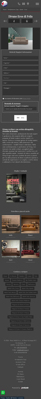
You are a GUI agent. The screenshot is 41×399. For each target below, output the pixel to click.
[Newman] (5, 21)
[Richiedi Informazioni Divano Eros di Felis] (14, 21)
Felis (36, 276)
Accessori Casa (20, 362)
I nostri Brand (20, 379)
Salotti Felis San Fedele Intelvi (28, 292)
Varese (7, 280)
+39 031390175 (22, 348)
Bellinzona (31, 284)
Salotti (21, 9)
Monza (8, 284)
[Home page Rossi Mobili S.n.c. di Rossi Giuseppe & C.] (4, 3)
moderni (22, 276)
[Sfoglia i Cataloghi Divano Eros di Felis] (27, 21)
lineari (30, 276)
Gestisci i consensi (17, 398)
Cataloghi (20, 367)
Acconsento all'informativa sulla (17, 98)
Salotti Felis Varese (27, 288)
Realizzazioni (20, 377)
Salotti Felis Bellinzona (13, 296)
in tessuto (13, 276)
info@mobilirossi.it (23, 350)
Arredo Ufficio (20, 365)
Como (23, 284)
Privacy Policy (26, 98)
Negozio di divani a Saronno (20, 325)
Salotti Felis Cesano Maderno (21, 301)
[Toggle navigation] (37, 4)
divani (5, 276)
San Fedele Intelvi (31, 280)
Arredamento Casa (13, 9)
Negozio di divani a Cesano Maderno (20, 329)
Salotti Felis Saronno (28, 296)
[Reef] (35, 21)
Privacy (3, 398)
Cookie (8, 398)
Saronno (16, 284)
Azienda (20, 372)
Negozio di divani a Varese (20, 309)
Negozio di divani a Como (20, 305)
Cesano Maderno (17, 280)
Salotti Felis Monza (10, 292)
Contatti (20, 382)
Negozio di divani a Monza (20, 313)
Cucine (20, 357)
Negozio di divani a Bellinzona (20, 321)
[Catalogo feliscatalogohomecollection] (16, 188)
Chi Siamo (20, 374)
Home (4, 9)
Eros (25, 9)
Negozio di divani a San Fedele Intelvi (20, 317)
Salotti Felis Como (13, 288)
